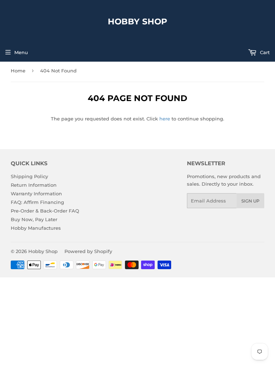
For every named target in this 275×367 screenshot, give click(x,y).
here (164, 118)
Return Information (34, 185)
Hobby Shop (137, 21)
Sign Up (250, 201)
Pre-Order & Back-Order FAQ (45, 211)
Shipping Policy (29, 176)
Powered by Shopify (88, 251)
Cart (264, 52)
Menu (21, 52)
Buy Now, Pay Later (34, 219)
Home (18, 70)
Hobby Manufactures (36, 228)
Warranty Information (36, 193)
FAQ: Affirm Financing (37, 202)
